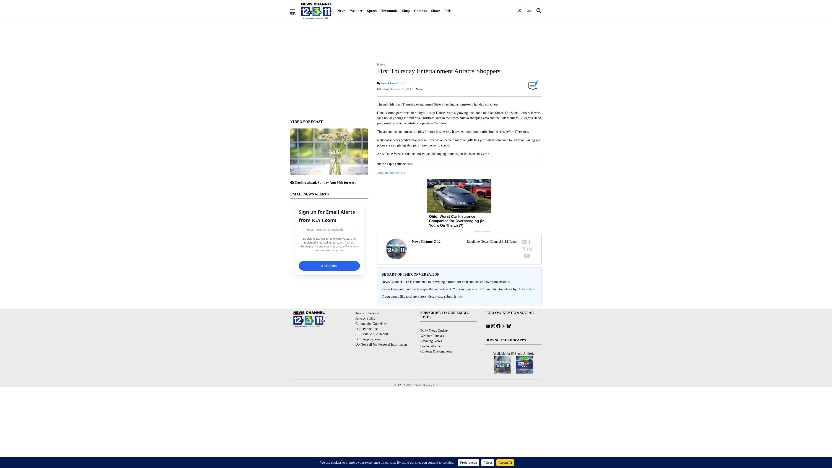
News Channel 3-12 (392, 83)
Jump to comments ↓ (391, 173)
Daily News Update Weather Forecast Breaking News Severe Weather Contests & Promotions (436, 341)
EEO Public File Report (371, 334)
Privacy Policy (365, 318)
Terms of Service (367, 313)
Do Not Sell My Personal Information (381, 344)
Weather (356, 11)
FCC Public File (366, 329)
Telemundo (389, 11)
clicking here (526, 289)
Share (435, 11)
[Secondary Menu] (296, 11)
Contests (420, 11)
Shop (406, 11)
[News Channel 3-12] (316, 11)
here (460, 296)
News (341, 11)
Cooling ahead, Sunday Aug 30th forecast (325, 182)
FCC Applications (367, 339)
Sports (372, 11)
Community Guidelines (371, 323)
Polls (447, 11)
